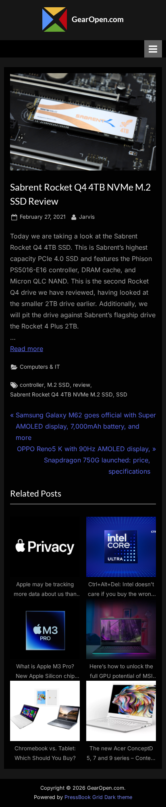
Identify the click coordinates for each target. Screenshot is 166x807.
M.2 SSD (58, 385)
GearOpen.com (98, 19)
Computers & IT (40, 366)
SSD (121, 394)
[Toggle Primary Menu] (153, 48)
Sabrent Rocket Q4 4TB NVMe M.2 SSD (61, 394)
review (81, 385)
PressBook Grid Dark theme (98, 797)
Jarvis (87, 216)
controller (32, 385)
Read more (26, 349)
